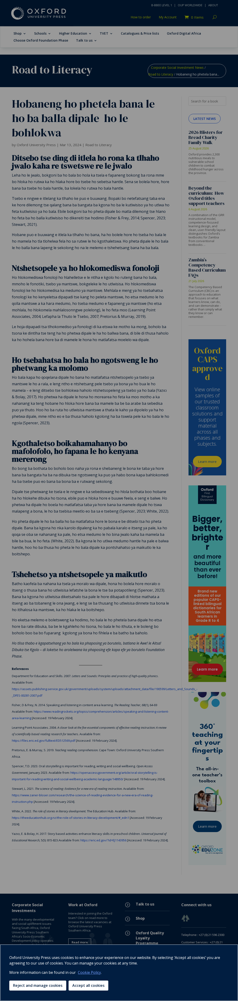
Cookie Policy (89, 972)
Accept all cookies (88, 985)
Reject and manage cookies (38, 985)
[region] (119, 972)
